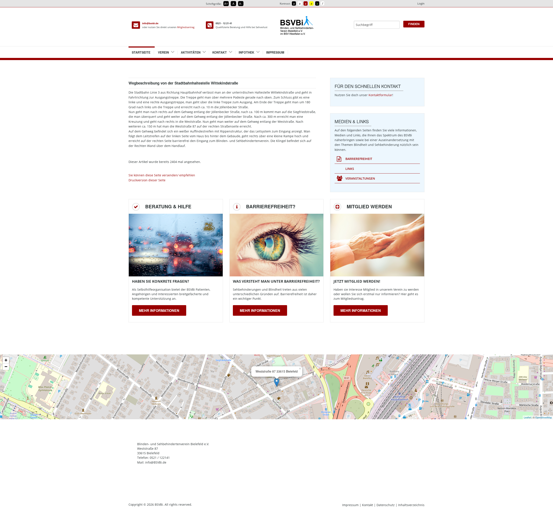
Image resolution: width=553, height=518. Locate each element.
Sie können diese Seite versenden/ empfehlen (162, 175)
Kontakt (219, 52)
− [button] (6, 366)
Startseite (141, 52)
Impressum (275, 52)
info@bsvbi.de (150, 23)
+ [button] (6, 360)
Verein (163, 52)
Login (420, 3)
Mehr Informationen (159, 310)
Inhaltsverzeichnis (411, 505)
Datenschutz (386, 505)
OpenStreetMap (543, 417)
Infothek (246, 52)
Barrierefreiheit (358, 159)
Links (349, 169)
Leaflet (527, 417)
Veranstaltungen (360, 178)
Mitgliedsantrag (185, 27)
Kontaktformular (380, 95)
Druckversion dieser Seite (147, 180)
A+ (226, 4)
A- (240, 4)
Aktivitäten (190, 52)
